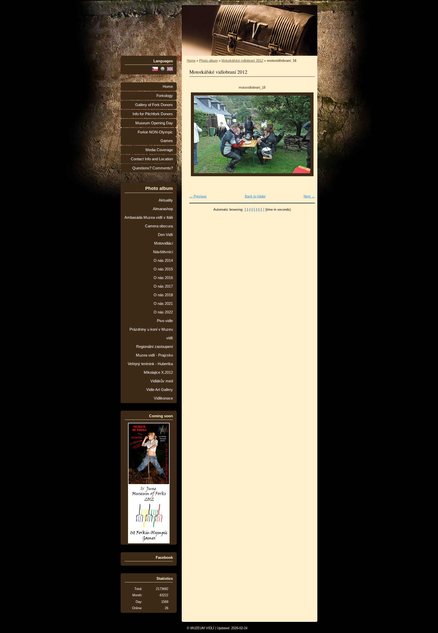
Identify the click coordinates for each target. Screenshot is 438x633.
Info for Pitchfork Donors (153, 114)
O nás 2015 (163, 269)
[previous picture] (197, 134)
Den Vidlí (165, 235)
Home (168, 87)
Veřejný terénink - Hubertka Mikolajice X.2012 (150, 368)
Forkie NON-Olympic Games (155, 136)
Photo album (208, 61)
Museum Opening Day (154, 123)
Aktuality (166, 200)
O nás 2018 (163, 295)
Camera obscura (159, 226)
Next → (309, 196)
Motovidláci (163, 243)
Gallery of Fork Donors (154, 105)
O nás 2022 (163, 312)
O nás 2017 (163, 286)
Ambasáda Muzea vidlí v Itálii (148, 217)
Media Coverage (159, 150)
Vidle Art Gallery (159, 390)
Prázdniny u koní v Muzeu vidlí (151, 333)
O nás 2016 (163, 278)
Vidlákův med (161, 381)
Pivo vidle (165, 321)
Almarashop (163, 209)
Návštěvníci (163, 252)
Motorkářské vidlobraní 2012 (242, 61)
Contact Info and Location (152, 159)
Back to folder (255, 196)
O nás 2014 (163, 261)
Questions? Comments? (152, 168)
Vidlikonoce (163, 398)
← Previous (198, 196)
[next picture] (306, 134)
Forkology (164, 96)
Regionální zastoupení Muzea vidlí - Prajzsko (154, 351)
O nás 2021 (163, 304)
